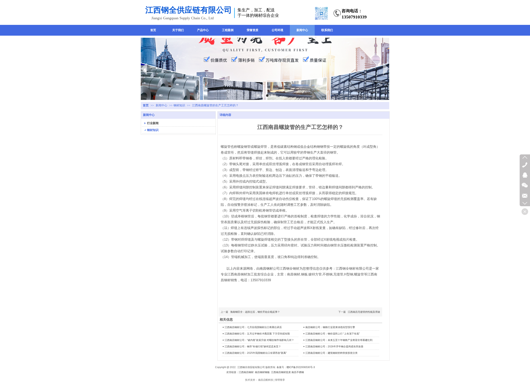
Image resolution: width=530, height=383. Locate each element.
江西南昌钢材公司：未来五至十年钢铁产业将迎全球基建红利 (338, 340)
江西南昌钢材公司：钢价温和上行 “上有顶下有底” (332, 333)
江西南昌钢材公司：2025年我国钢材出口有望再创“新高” (256, 352)
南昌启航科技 (265, 379)
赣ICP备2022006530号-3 (301, 367)
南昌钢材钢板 (262, 372)
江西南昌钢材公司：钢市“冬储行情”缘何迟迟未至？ (253, 346)
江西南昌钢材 (246, 372)
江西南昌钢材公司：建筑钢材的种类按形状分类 (331, 352)
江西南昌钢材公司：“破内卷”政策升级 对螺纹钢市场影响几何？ (259, 340)
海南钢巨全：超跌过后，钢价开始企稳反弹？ (255, 311)
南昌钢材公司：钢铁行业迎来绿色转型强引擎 (330, 327)
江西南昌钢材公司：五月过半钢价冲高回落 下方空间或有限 (257, 333)
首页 (146, 105)
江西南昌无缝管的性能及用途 (364, 311)
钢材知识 (179, 105)
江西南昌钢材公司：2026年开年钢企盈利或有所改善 (334, 346)
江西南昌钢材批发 (281, 372)
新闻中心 (162, 105)
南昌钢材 (266, 268)
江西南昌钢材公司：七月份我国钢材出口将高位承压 (253, 327)
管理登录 (280, 379)
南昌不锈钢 (298, 372)
